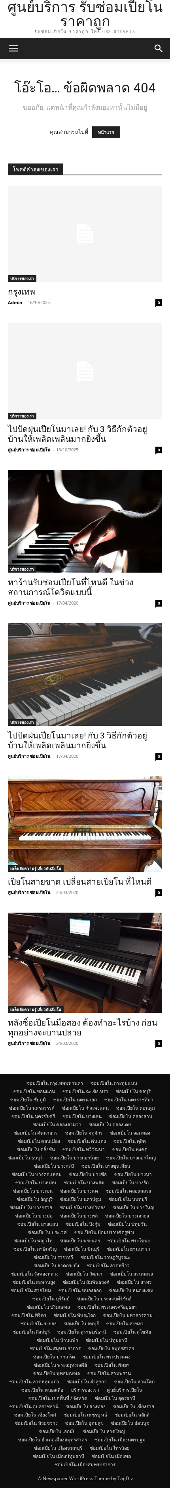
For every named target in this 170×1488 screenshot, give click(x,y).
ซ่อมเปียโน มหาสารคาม (128, 1315)
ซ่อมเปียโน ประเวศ (47, 1232)
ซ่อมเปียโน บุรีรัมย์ (51, 1298)
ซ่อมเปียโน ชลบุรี (133, 1091)
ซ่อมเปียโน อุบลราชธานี (34, 1406)
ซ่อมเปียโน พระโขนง (129, 1240)
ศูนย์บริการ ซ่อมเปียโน (29, 450)
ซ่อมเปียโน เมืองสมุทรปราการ (85, 1464)
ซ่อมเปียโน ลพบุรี (81, 1323)
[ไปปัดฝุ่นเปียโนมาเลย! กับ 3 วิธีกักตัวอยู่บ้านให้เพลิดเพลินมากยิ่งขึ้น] (85, 371)
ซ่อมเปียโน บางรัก (130, 1182)
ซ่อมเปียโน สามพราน (109, 1373)
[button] (13, 48)
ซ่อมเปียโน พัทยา (112, 1365)
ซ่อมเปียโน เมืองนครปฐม (119, 1439)
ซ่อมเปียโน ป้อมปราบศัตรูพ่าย (105, 1232)
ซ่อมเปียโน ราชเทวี (53, 1257)
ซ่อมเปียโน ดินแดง (87, 1141)
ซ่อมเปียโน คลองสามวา (57, 1124)
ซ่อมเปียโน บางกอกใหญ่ (131, 1157)
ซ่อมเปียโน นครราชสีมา (128, 1099)
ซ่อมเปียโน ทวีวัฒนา (83, 1149)
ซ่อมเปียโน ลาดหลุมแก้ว (34, 1381)
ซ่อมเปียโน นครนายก (75, 1099)
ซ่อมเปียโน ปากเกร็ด (54, 1356)
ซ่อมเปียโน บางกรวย (31, 1207)
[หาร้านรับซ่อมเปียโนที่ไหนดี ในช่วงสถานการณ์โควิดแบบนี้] (85, 521)
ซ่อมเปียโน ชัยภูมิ (28, 1099)
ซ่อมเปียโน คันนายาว (36, 1132)
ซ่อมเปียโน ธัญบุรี (35, 1199)
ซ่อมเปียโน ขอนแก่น (34, 1091)
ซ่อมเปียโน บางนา (133, 1174)
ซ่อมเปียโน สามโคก (134, 1381)
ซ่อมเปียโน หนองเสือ (42, 1390)
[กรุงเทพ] (85, 234)
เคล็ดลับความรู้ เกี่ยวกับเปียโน (35, 868)
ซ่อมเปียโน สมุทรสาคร (111, 1348)
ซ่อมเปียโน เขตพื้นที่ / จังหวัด (57, 1398)
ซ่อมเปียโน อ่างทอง (86, 1406)
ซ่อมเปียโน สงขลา (125, 1323)
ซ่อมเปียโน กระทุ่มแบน (114, 1083)
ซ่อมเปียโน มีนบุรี (81, 1249)
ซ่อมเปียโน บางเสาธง (127, 1215)
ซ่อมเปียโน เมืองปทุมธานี (58, 1456)
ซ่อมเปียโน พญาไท (33, 1240)
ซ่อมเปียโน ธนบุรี (25, 1157)
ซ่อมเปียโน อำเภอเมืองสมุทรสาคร (52, 1439)
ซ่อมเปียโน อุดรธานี (115, 1398)
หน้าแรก (106, 132)
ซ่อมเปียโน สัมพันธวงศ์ (86, 1282)
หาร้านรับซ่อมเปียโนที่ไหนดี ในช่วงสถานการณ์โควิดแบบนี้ (70, 587)
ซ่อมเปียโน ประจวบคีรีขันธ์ (104, 1298)
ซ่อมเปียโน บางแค (79, 1190)
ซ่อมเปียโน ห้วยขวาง (36, 1423)
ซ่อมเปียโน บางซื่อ (88, 1174)
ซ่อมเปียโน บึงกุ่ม (83, 1224)
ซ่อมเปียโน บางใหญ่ (133, 1207)
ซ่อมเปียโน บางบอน (35, 1182)
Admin (15, 302)
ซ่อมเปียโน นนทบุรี (128, 1199)
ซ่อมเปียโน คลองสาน (130, 1116)
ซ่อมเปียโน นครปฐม (80, 1199)
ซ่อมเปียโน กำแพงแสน (85, 1108)
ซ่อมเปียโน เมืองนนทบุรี (58, 1448)
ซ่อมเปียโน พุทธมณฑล (56, 1373)
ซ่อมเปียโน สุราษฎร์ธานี (81, 1331)
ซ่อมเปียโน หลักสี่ (132, 1414)
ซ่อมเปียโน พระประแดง (106, 1356)
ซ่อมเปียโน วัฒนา (84, 1273)
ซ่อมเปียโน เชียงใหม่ (35, 1414)
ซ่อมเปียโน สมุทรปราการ (55, 1348)
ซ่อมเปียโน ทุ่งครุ (129, 1149)
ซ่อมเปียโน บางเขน (33, 1190)
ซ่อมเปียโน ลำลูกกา (87, 1381)
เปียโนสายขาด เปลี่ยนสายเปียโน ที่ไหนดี (80, 882)
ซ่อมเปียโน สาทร (134, 1282)
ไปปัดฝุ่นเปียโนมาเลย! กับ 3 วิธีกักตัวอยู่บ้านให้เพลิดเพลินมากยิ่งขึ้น (77, 434)
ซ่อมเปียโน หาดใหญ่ (104, 1431)
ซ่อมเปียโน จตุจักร (83, 1132)
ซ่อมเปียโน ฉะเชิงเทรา (85, 1091)
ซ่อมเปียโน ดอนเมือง (39, 1141)
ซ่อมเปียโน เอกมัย (57, 1431)
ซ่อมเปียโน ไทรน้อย (110, 1448)
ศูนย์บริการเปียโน (124, 1390)
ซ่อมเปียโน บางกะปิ (54, 1166)
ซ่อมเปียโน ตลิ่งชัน (36, 1149)
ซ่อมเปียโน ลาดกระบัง (56, 1265)
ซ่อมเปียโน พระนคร (80, 1240)
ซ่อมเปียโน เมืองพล (111, 1456)
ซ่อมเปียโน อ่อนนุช (130, 1423)
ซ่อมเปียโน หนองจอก (80, 1290)
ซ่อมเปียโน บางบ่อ (34, 1215)
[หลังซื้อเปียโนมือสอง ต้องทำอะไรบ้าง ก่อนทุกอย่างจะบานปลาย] (85, 963)
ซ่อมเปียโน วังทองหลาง (35, 1273)
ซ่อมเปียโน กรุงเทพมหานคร (54, 1083)
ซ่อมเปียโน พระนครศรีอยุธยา (107, 1307)
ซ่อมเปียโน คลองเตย (110, 1124)
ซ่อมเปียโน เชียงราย (133, 1406)
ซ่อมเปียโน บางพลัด (84, 1182)
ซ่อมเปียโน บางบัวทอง (83, 1207)
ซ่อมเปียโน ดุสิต (129, 1141)
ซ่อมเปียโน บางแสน (37, 1224)
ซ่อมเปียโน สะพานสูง (34, 1282)
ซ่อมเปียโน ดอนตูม (135, 1108)
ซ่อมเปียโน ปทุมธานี (106, 1340)
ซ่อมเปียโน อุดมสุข (84, 1423)
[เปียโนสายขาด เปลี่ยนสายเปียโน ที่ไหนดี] (85, 824)
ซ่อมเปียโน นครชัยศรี (33, 1116)
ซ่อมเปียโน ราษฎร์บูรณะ (105, 1257)
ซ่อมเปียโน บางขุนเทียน (105, 1166)
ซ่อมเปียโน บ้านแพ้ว (57, 1340)
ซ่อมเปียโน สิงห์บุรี (31, 1331)
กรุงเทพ (21, 292)
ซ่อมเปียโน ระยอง (39, 1323)
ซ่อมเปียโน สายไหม (31, 1290)
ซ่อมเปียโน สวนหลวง (131, 1273)
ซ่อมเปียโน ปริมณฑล (48, 1307)
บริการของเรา (22, 278)
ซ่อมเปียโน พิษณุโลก (75, 1315)
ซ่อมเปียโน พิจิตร (28, 1315)
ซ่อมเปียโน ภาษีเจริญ (35, 1249)
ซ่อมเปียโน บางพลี (79, 1215)
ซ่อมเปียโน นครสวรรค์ (32, 1108)
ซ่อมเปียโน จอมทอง (130, 1132)
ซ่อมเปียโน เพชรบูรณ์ (85, 1414)
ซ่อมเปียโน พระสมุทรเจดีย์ (60, 1365)
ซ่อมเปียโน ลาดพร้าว (108, 1265)
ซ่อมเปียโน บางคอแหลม (37, 1174)
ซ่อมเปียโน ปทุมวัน (127, 1224)
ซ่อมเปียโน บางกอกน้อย (74, 1157)
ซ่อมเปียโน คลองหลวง (128, 1190)
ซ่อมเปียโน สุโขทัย (132, 1331)
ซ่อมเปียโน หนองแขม (131, 1290)
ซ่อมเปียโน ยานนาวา (128, 1249)
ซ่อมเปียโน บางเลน (82, 1116)
